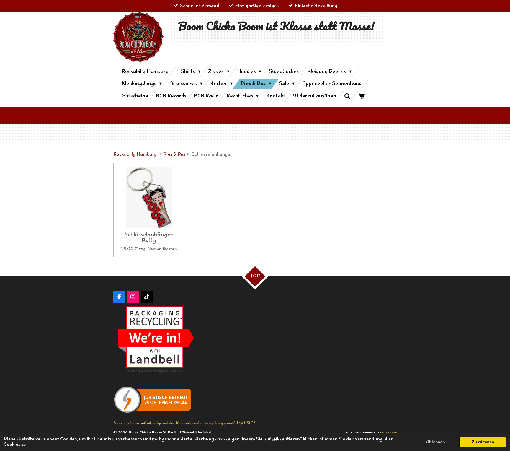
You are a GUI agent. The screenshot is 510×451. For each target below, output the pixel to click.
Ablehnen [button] (435, 442)
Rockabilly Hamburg (135, 155)
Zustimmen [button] (483, 442)
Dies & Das (174, 155)
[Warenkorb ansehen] (361, 96)
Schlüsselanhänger (212, 155)
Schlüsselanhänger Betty (149, 238)
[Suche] (347, 96)
